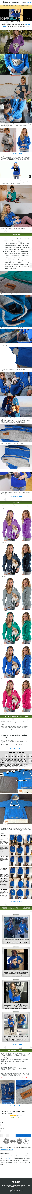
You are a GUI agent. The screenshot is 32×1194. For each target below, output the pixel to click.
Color (2, 1128)
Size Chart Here (9, 1158)
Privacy (28, 1185)
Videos (9, 1185)
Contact (17, 1186)
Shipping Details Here (6, 1149)
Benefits (4, 1185)
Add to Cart (23, 1136)
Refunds (23, 1185)
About (12, 1186)
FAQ (13, 1185)
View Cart (22, 1186)
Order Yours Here (16, 153)
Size (1, 1123)
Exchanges (17, 1185)
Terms (8, 1186)
